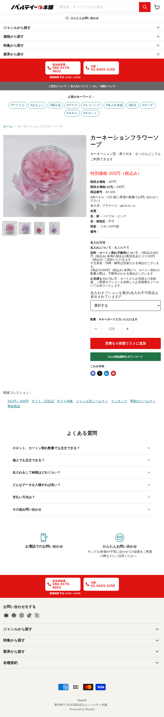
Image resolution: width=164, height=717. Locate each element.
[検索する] (145, 7)
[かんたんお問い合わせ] (119, 545)
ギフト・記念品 (43, 401)
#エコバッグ (91, 105)
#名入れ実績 (114, 105)
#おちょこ (37, 105)
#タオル (72, 113)
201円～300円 (18, 401)
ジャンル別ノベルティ (92, 401)
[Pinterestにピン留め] (113, 373)
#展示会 (55, 105)
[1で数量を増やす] (127, 328)
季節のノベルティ (143, 401)
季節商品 (13, 406)
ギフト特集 (65, 401)
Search (82, 700)
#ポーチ (147, 105)
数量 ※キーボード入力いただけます (114, 319)
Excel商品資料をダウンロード (125, 356)
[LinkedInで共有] (106, 373)
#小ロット (90, 113)
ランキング (119, 401)
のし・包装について (104, 86)
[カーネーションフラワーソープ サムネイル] (9, 228)
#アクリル (18, 105)
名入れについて (79, 86)
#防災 (132, 105)
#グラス (72, 105)
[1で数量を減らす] (95, 328)
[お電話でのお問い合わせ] (44, 545)
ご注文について (57, 86)
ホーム (8, 126)
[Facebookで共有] (92, 373)
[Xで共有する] (99, 373)
